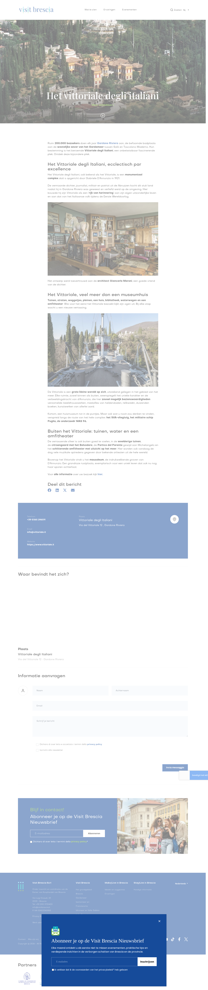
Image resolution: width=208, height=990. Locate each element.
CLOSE (159, 921)
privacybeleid (106, 969)
